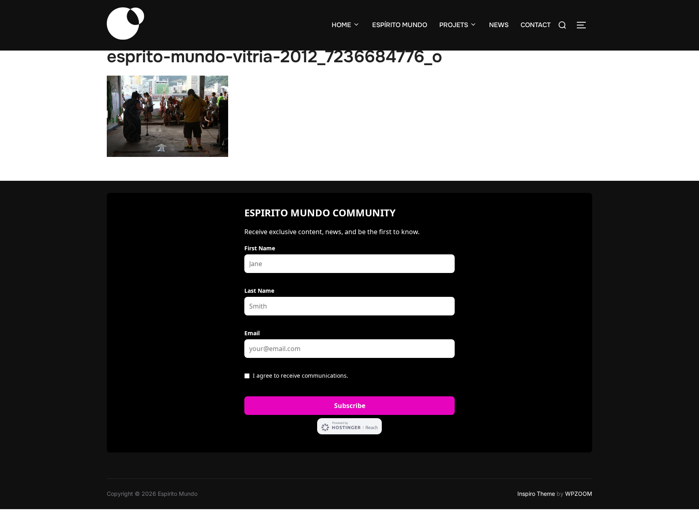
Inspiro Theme (536, 493)
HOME (341, 25)
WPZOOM (578, 493)
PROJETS (453, 25)
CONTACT (536, 25)
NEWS (498, 25)
